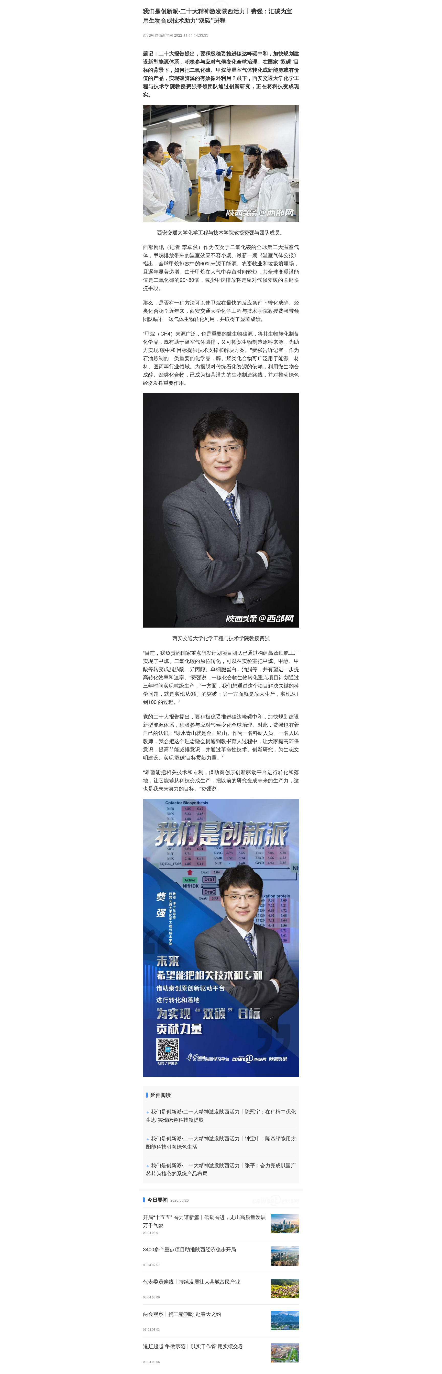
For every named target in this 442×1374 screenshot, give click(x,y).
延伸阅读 (160, 1094)
